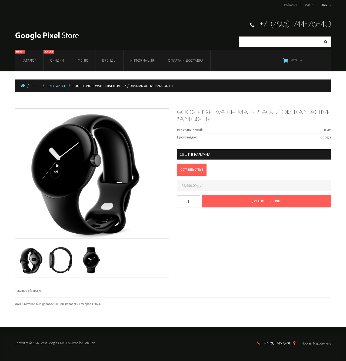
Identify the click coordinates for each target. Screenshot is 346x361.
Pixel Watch (56, 86)
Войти (309, 4)
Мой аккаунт (292, 4)
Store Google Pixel (52, 343)
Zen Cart (89, 343)
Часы (35, 86)
